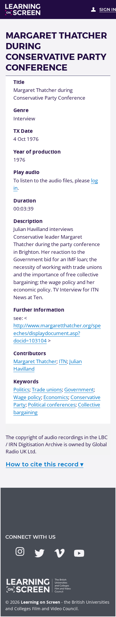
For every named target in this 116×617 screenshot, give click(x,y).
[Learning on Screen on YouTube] (79, 553)
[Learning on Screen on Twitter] (40, 553)
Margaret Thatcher (35, 361)
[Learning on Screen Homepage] (23, 9)
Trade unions (47, 389)
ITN (63, 361)
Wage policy (27, 397)
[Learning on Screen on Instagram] (20, 551)
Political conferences (52, 404)
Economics (55, 397)
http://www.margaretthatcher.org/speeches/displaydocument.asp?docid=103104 (57, 333)
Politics (21, 389)
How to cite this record (44, 464)
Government (79, 389)
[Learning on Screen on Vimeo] (59, 553)
